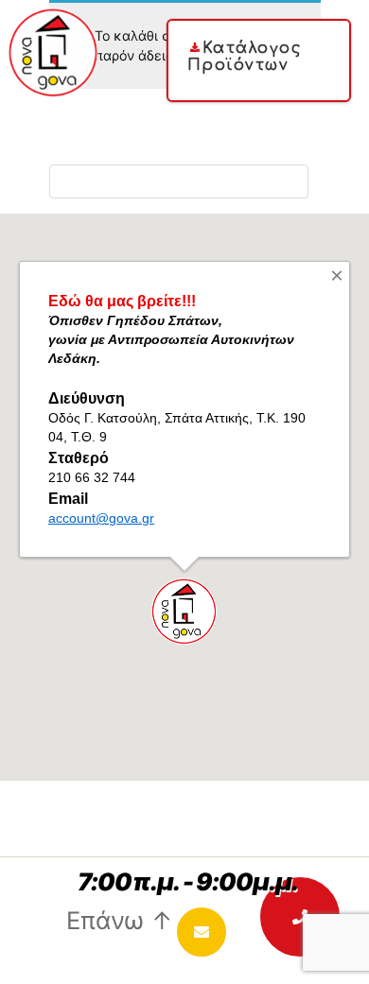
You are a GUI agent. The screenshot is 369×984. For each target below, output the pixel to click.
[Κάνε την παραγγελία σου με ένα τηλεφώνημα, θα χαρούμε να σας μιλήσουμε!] (300, 917)
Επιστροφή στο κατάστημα (179, 181)
